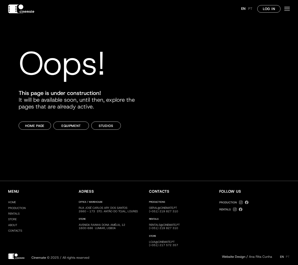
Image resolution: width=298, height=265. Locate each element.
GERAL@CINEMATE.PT (163, 208)
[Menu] (287, 9)
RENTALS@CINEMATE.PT (164, 225)
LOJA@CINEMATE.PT (162, 242)
